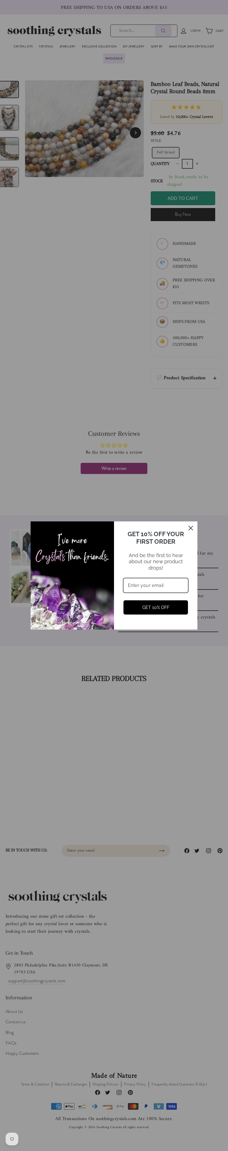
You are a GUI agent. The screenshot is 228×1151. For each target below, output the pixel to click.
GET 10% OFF (155, 607)
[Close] (190, 528)
